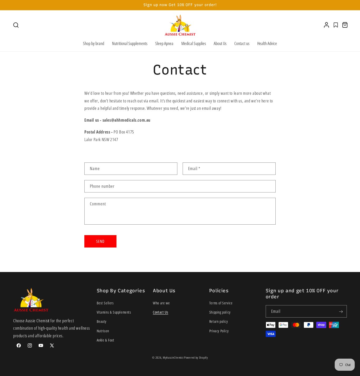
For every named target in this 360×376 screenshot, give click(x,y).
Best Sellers (105, 302)
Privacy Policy (218, 330)
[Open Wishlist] (335, 25)
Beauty (102, 321)
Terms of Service (221, 302)
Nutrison (103, 330)
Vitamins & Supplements (114, 312)
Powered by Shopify (196, 357)
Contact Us (160, 312)
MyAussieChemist (173, 357)
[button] (16, 25)
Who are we (161, 302)
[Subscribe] (341, 311)
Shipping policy (220, 312)
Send (100, 241)
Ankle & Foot (105, 340)
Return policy (218, 321)
